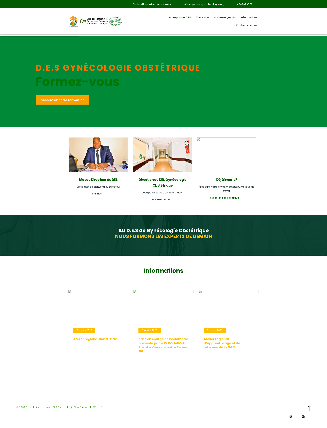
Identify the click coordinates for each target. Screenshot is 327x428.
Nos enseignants (225, 17)
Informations (248, 17)
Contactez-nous (246, 25)
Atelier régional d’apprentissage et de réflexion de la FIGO (222, 343)
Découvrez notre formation (62, 100)
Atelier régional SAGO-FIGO (95, 339)
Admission (202, 17)
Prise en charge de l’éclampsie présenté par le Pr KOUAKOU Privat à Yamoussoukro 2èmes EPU (163, 345)
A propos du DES (180, 17)
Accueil (159, 17)
